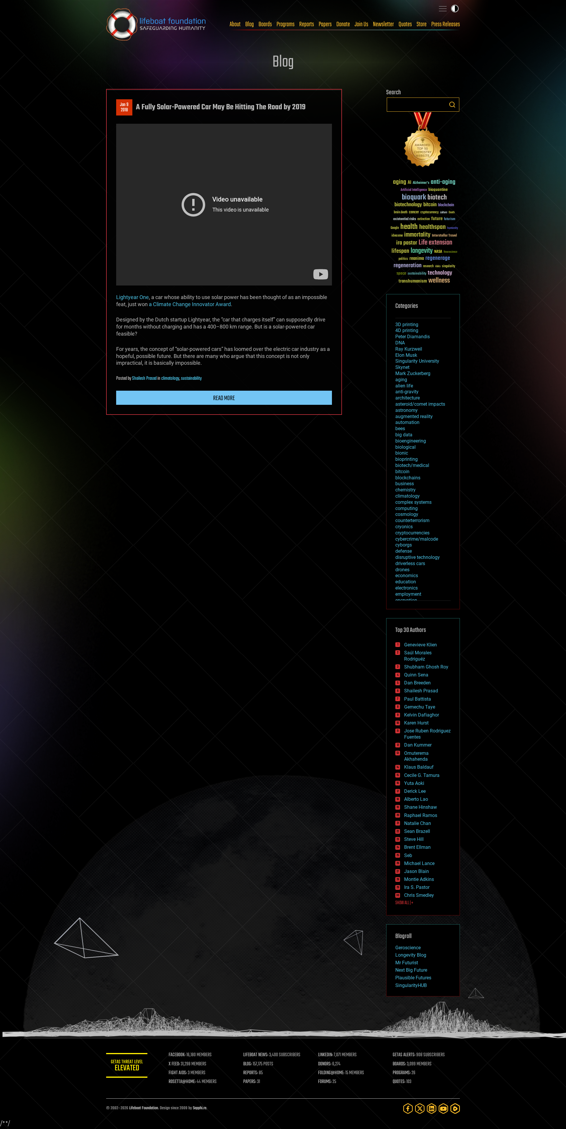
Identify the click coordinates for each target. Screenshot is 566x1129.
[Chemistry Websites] (423, 141)
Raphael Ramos (420, 815)
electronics (406, 588)
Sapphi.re (199, 1108)
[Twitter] (419, 1108)
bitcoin (430, 205)
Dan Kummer (418, 745)
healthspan (432, 227)
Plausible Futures (413, 978)
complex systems (413, 502)
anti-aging (443, 182)
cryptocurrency (429, 212)
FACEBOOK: (177, 1055)
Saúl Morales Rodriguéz (418, 656)
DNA (400, 343)
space (401, 273)
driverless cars (410, 563)
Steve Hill (414, 839)
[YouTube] (443, 1108)
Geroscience (408, 947)
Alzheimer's (421, 183)
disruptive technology (417, 557)
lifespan (400, 251)
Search (452, 105)
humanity (452, 228)
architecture (407, 398)
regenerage (437, 258)
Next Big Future (411, 970)
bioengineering (410, 441)
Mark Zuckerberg (412, 373)
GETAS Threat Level (127, 1066)
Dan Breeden (417, 683)
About (235, 24)
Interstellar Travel (444, 236)
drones (402, 569)
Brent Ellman (417, 847)
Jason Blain (416, 871)
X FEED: (174, 1064)
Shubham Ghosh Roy (426, 667)
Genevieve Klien (420, 645)
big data (403, 435)
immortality (417, 234)
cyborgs (403, 545)
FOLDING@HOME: (331, 1073)
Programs (285, 24)
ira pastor (406, 243)
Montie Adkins (419, 879)
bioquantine (438, 189)
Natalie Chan (417, 823)
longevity (422, 251)
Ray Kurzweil (408, 349)
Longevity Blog (410, 955)
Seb (408, 855)
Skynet (402, 367)
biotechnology (408, 205)
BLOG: (247, 1064)
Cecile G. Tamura (422, 775)
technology (440, 273)
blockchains (407, 478)
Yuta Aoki (414, 783)
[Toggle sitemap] (443, 8)
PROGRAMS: (402, 1073)
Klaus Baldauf (419, 767)
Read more (224, 398)
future (436, 219)
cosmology (406, 514)
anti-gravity (407, 392)
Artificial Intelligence (414, 190)
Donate (343, 24)
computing (406, 508)
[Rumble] (455, 1108)
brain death (400, 212)
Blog (249, 24)
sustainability (191, 378)
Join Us (361, 24)
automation (407, 422)
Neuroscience (450, 252)
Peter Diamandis (412, 336)
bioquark (414, 197)
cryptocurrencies (412, 533)
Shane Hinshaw (420, 807)
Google (395, 228)
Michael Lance (419, 863)
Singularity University (417, 361)
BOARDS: (399, 1064)
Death (452, 212)
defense (403, 551)
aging (399, 182)
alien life (404, 386)
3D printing (406, 324)
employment (408, 594)
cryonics (404, 526)
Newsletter (383, 24)
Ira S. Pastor (417, 887)
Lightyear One (132, 297)
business (404, 483)
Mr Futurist (406, 962)
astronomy (406, 410)
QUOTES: (399, 1082)
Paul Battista (417, 699)
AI (409, 183)
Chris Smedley (419, 895)
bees (400, 428)
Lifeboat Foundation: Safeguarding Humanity (156, 24)
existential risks (404, 219)
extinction (423, 219)
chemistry (405, 490)
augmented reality (414, 416)
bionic (401, 453)
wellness (439, 281)
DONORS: (324, 1064)
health (409, 227)
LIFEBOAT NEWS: (255, 1055)
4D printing (406, 330)
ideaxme (397, 236)
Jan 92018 (124, 107)
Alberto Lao (416, 799)
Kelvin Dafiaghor (421, 715)
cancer (414, 212)
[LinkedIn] (431, 1108)
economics (406, 575)
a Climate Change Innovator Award (190, 304)
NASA (438, 252)
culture (443, 212)
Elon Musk (406, 355)
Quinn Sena (416, 675)
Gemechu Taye (419, 707)
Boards (265, 24)
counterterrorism (412, 520)
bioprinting (406, 459)
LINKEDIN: (325, 1055)
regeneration (408, 265)
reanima (416, 258)
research (428, 266)
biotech (437, 198)
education (405, 582)
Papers (325, 24)
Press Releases (445, 24)
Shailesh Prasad (144, 378)
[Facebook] (408, 1108)
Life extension (435, 243)
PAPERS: (249, 1082)
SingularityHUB (411, 985)
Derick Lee (415, 791)
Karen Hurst (416, 723)
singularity (448, 266)
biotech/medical (412, 465)
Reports (306, 24)
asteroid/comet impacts (420, 404)
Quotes (405, 24)
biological (405, 447)
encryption (406, 600)
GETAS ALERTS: (404, 1055)
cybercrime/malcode (416, 539)
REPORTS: (250, 1073)
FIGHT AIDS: (178, 1073)
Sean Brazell (417, 831)
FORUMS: (325, 1082)
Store (422, 24)
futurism (449, 219)
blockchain (446, 205)
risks (437, 266)
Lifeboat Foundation (143, 1108)
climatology (170, 378)
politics (403, 259)
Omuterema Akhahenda (416, 756)
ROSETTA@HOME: (182, 1082)
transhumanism (413, 281)
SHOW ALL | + (404, 903)
